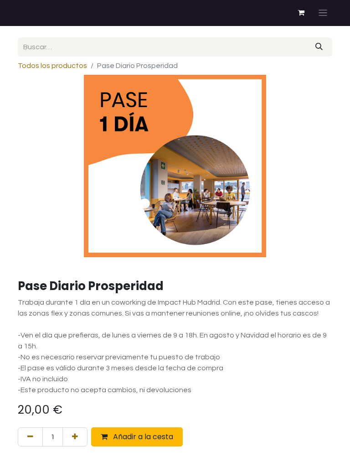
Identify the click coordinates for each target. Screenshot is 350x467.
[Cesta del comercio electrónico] (301, 12)
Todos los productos (52, 65)
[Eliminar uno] (30, 436)
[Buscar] (319, 47)
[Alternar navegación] (323, 13)
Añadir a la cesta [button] (142, 436)
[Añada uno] (75, 436)
